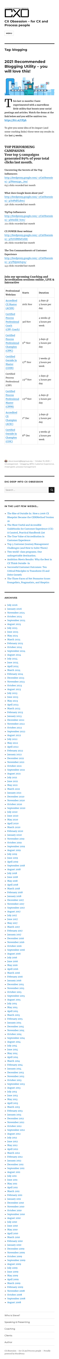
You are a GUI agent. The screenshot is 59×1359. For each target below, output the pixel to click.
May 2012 (12, 1145)
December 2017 (15, 900)
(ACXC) (9, 424)
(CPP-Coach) (13, 329)
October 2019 (14, 842)
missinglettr (10, 467)
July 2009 (12, 1267)
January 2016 (14, 980)
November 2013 (15, 1076)
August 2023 (14, 689)
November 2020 (16, 800)
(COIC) (9, 441)
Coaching (10, 1329)
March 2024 (13, 670)
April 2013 (12, 1103)
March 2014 (13, 1061)
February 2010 (15, 1241)
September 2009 (16, 1260)
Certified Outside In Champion (11, 433)
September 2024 (16, 651)
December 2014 (15, 1026)
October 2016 (14, 946)
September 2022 (16, 731)
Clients (8, 1335)
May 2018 (12, 880)
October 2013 (14, 1080)
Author (8, 1342)
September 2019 (16, 846)
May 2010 (12, 1229)
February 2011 (14, 1195)
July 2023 (12, 693)
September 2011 (15, 1168)
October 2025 (14, 616)
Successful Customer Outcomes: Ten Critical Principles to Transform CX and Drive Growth (28, 571)
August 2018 (14, 869)
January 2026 (14, 608)
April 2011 (12, 1187)
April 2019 (12, 861)
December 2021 (15, 758)
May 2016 (12, 965)
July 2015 (12, 1003)
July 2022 (12, 739)
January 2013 (14, 1114)
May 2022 (12, 743)
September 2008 (16, 1298)
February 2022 (15, 750)
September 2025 (16, 620)
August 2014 (14, 1041)
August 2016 (14, 953)
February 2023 (15, 712)
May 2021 (12, 785)
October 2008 (14, 1294)
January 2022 (14, 754)
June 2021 (12, 781)
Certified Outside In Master (11, 360)
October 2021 (14, 766)
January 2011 (14, 1199)
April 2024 (13, 666)
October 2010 (14, 1210)
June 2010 (12, 1225)
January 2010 (14, 1245)
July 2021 (12, 777)
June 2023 (12, 697)
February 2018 (15, 892)
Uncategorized (11, 464)
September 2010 (16, 1214)
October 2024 (14, 647)
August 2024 (14, 654)
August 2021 (14, 773)
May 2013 (12, 1099)
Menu (9, 33)
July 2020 (12, 812)
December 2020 (15, 796)
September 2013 (16, 1084)
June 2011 (12, 1179)
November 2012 (15, 1122)
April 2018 (12, 884)
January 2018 (14, 896)
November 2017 (15, 903)
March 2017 (13, 926)
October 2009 (14, 1256)
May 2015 (12, 1007)
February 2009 (15, 1287)
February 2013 (15, 1110)
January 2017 (14, 934)
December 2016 (15, 938)
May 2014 (12, 1053)
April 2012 (12, 1149)
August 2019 (14, 850)
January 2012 (14, 1160)
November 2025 (16, 612)
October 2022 (14, 727)
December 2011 (15, 1164)
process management (26, 467)
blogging (24, 464)
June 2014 (12, 1049)
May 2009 (12, 1275)
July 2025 (12, 628)
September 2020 (16, 808)
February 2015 (15, 1018)
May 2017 (12, 923)
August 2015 (14, 999)
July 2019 (12, 854)
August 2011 (13, 1172)
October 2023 (14, 685)
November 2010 (15, 1206)
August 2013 (13, 1087)
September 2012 (16, 1130)
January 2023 (14, 716)
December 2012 (15, 1118)
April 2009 (13, 1279)
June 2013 (12, 1095)
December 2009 (15, 1248)
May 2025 (12, 635)
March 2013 (13, 1107)
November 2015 (15, 988)
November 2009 (16, 1252)
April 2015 (12, 1011)
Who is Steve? (12, 1315)
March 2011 (13, 1191)
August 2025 (14, 624)
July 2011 (12, 1176)
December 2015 (15, 984)
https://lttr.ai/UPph (15, 120)
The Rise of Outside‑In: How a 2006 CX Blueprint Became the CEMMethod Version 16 (30, 517)
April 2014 (12, 1057)
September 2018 (16, 865)
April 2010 (12, 1233)
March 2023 (13, 708)
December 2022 (15, 720)
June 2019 (12, 858)
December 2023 (15, 677)
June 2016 (12, 961)
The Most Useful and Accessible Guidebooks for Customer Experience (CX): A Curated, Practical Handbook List (30, 529)
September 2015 (16, 995)
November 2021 (15, 762)
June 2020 (12, 815)
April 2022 (13, 746)
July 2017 (12, 915)
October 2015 (14, 992)
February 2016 (15, 976)
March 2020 (13, 827)
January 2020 (14, 835)
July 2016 (12, 957)
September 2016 (16, 949)
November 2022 (16, 723)
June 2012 (12, 1141)
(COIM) (10, 368)
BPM (32, 464)
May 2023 (12, 700)
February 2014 (15, 1064)
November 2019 (15, 838)
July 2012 (12, 1137)
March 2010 (13, 1237)
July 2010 (12, 1222)
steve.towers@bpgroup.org (20, 461)
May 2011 (12, 1183)
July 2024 (12, 658)
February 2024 (15, 674)
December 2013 (15, 1072)
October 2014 (14, 1034)
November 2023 (16, 681)
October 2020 (14, 804)
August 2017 (13, 911)
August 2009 (14, 1264)
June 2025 (12, 631)
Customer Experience (44, 464)
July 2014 (12, 1045)
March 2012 (13, 1153)
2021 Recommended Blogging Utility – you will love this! (26, 66)
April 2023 (12, 704)
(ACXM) (10, 308)
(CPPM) (10, 406)
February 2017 (15, 930)
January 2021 (14, 792)
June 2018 (12, 877)
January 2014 (14, 1068)
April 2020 (13, 823)
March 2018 (13, 888)
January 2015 (14, 1022)
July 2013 (12, 1091)
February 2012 (15, 1156)
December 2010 (15, 1202)
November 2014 (15, 1030)
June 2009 (12, 1271)
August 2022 (14, 735)
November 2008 (16, 1290)
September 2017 (16, 907)
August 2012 (14, 1133)
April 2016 (12, 969)
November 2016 (15, 942)
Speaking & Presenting (17, 1322)
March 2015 (13, 1015)
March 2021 (13, 789)
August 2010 (14, 1218)
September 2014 (16, 1038)
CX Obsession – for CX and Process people (26, 23)
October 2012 (14, 1126)
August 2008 (14, 1302)
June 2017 (12, 919)
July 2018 (12, 873)
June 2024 (12, 662)
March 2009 (13, 1283)
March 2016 (13, 972)
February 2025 (15, 643)
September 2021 (16, 769)
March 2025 (13, 639)
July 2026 (12, 605)
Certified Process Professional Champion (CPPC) (12, 343)
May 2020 (12, 819)
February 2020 (15, 831)
